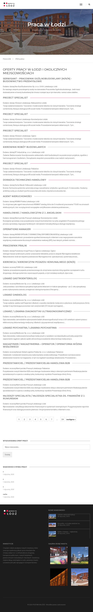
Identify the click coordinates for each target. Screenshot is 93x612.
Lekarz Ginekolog (15, 295)
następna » (71, 419)
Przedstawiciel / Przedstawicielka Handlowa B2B (36, 363)
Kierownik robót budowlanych (24, 147)
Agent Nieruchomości (17, 196)
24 (63, 419)
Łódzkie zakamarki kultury (66, 515)
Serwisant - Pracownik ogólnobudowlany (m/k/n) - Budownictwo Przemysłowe (37, 80)
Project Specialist (15, 97)
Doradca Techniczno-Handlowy (24, 180)
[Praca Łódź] (9, 4)
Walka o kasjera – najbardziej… (68, 532)
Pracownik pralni (15, 245)
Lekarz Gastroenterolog (20, 278)
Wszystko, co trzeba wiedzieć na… (69, 523)
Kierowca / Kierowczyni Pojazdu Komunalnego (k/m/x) (39, 262)
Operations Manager (17, 229)
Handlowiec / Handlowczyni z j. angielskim (32, 212)
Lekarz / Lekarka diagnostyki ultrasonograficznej (37, 311)
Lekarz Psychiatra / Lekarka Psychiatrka (30, 327)
